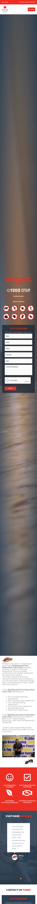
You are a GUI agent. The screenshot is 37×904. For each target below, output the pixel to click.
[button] (18, 296)
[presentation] (18, 380)
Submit (10, 388)
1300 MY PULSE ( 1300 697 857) (28, 2)
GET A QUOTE (5, 2)
